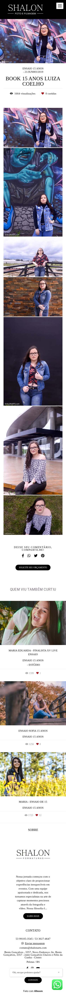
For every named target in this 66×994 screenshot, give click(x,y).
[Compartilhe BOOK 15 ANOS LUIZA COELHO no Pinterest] (42, 555)
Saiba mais (33, 916)
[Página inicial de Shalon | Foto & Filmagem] (25, 9)
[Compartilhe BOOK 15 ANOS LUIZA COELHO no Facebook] (23, 555)
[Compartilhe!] (33, 140)
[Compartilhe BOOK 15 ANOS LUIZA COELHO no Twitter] (35, 555)
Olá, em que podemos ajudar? (26, 972)
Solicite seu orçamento (33, 567)
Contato (33, 980)
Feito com (33, 991)
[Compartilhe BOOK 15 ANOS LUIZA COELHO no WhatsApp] (28, 555)
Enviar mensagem (35, 943)
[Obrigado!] (22, 140)
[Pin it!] (43, 140)
